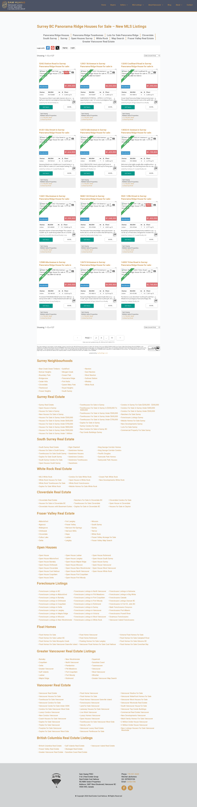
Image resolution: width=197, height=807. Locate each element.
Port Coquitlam (71, 672)
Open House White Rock (102, 571)
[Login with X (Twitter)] (57, 49)
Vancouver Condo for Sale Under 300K (54, 706)
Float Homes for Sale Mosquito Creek (54, 641)
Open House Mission (74, 565)
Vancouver (96, 669)
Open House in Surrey (47, 408)
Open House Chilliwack (48, 565)
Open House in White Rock (79, 480)
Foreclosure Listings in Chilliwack (52, 601)
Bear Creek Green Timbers (49, 369)
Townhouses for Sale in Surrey (92, 405)
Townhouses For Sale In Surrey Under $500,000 (99, 413)
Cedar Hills (43, 382)
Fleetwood (43, 388)
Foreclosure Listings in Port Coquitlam (89, 598)
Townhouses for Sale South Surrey (52, 454)
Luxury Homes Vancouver (90, 716)
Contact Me (131, 782)
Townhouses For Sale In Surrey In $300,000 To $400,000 (98, 409)
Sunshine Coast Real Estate (76, 752)
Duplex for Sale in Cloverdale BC (87, 507)
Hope (68, 534)
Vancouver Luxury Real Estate (92, 728)
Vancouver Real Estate (48, 693)
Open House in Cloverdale (120, 503)
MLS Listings (137, 5)
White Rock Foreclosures (79, 483)
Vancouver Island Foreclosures (122, 620)
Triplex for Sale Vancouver (49, 725)
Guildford (65, 369)
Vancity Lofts (85, 725)
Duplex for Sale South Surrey (50, 457)
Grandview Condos (76, 457)
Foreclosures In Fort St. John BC (122, 604)
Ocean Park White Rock (108, 477)
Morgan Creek (67, 372)
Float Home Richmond (88, 638)
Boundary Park (45, 375)
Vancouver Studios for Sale (132, 693)
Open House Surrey (100, 562)
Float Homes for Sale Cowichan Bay (134, 644)
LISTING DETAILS (46, 107)
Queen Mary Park (69, 385)
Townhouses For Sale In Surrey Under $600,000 (99, 416)
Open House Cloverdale (48, 568)
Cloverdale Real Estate (48, 500)
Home (103, 5)
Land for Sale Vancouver (89, 706)
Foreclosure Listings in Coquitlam (52, 604)
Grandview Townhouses (78, 460)
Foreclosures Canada (118, 598)
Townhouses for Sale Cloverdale (87, 503)
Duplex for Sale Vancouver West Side (54, 731)
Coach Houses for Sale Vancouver (52, 719)
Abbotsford (43, 521)
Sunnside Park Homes (107, 457)
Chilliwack (43, 531)
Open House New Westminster (78, 568)
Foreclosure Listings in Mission (51, 617)
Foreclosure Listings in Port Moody (88, 601)
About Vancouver (154, 5)
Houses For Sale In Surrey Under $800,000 (56, 427)
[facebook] (123, 787)
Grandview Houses (76, 454)
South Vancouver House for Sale (134, 706)
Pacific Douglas (104, 454)
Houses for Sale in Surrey (49, 411)
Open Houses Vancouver (90, 719)
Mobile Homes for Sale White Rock (83, 486)
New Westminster (73, 659)
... (106, 338)
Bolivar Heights (45, 372)
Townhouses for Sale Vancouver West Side (97, 722)
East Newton (90, 372)
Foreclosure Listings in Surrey (86, 607)
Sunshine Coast (98, 662)
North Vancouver (72, 662)
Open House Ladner (74, 555)
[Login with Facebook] (48, 49)
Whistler (95, 675)
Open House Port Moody (76, 578)
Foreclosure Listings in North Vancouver (90, 591)
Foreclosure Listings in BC (49, 591)
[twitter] (130, 787)
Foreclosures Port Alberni (120, 610)
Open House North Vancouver (77, 571)
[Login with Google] (52, 49)
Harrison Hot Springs (74, 528)
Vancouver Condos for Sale (50, 703)
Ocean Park (66, 375)
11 (112, 338)
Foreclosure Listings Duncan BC (122, 601)
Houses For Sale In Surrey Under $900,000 (56, 430)
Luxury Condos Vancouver (49, 712)
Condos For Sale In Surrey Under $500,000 (138, 411)
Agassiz (42, 525)
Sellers (123, 5)
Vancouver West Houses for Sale (134, 700)
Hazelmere (73, 463)
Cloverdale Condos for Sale (120, 500)
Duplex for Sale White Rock (50, 486)
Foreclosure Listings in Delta (50, 607)
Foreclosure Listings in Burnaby (51, 598)
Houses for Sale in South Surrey (51, 450)
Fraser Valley (71, 525)
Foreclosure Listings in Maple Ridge (53, 614)
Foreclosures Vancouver (89, 703)
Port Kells (66, 382)
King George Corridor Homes (109, 447)
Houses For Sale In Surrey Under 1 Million (55, 433)
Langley (69, 541)
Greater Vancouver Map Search (104, 678)
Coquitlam (43, 662)
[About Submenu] (182, 5)
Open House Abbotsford (48, 559)
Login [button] (73, 48)
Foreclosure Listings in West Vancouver (90, 617)
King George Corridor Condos (109, 450)
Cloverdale (147, 35)
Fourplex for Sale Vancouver (50, 728)
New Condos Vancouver (48, 716)
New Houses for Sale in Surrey (51, 414)
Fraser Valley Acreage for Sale (104, 537)
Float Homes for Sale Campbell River (134, 638)
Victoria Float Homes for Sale (131, 635)
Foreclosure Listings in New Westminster (55, 620)
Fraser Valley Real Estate (141, 38)
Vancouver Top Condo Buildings (133, 709)
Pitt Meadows (71, 669)
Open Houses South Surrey (50, 463)
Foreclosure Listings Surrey (132, 418)
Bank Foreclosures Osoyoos (121, 607)
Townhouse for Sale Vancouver (51, 700)
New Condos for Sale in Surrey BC (93, 429)
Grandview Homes (76, 450)
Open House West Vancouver (104, 568)
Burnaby (42, 659)
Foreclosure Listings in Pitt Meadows (89, 594)
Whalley (88, 382)
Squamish (96, 659)
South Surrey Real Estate (49, 447)
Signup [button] (65, 48)
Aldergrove (43, 528)
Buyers (113, 5)
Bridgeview (43, 378)
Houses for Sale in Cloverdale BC (52, 503)
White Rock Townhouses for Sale (52, 483)
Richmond (69, 678)
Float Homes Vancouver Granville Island (96, 700)
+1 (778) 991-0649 (46, 118)
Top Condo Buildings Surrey (91, 432)
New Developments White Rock (111, 480)
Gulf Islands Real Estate (74, 746)
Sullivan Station (91, 378)
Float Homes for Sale (47, 635)
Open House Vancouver (102, 565)
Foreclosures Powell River (120, 614)
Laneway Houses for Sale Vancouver (94, 709)
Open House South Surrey (103, 559)
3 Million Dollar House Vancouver (134, 725)
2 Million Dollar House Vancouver (134, 722)
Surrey (63, 38)
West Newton (90, 375)
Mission (95, 521)
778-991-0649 (133, 774)
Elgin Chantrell (74, 447)
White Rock (102, 38)
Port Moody (70, 675)
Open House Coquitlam (48, 574)
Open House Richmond (102, 555)
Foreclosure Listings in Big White (123, 594)
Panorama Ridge (68, 378)
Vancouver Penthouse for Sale (92, 731)
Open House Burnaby (47, 562)
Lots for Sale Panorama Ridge (122, 35)
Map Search (118, 38)
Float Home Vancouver (88, 635)
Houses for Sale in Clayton (120, 507)
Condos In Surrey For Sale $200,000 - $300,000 (140, 405)
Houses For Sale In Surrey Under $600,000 (56, 421)
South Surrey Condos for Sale (50, 460)
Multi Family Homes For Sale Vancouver (137, 719)
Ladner (68, 537)
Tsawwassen (97, 666)
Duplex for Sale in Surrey (90, 423)
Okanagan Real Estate (74, 749)
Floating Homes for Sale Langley (93, 641)
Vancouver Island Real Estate (103, 746)
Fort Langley (70, 521)
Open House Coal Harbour (49, 571)
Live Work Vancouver (88, 712)
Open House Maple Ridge (76, 562)
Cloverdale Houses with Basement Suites (55, 507)
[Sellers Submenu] (128, 5)
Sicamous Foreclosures (119, 617)
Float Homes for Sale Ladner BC (52, 638)
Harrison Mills (71, 531)
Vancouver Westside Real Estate (134, 703)
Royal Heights (67, 388)
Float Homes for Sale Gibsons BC (133, 641)
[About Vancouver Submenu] (163, 5)
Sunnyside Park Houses (107, 460)
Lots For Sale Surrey (129, 427)
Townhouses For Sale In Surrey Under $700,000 (99, 420)
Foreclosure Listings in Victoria (86, 614)
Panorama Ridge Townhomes (88, 35)
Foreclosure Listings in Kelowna (122, 591)
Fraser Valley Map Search (102, 541)
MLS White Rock (45, 477)
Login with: (41, 48)
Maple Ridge (44, 678)
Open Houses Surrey (81, 38)
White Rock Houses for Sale (50, 480)
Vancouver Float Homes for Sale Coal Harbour (98, 644)
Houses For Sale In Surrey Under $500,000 (56, 418)
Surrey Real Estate (46, 405)
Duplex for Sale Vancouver (49, 722)
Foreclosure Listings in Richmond (87, 604)
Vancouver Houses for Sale (50, 696)
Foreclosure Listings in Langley (51, 610)
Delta (41, 541)
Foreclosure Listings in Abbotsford (53, 594)
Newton (88, 369)
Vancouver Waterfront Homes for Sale (136, 696)
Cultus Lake (43, 537)
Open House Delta (46, 578)
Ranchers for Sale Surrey (131, 414)
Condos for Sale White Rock (80, 477)
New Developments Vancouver (133, 716)
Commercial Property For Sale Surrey (136, 430)
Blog (169, 5)
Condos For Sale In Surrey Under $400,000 (138, 408)
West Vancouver (98, 672)
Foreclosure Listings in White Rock (88, 620)
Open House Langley (74, 559)
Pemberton (70, 666)
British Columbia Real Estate (50, 746)
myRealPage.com (102, 353)
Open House (44, 555)
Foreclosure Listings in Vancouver (87, 610)
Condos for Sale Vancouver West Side (54, 709)
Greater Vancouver (46, 669)
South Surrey (50, 38)
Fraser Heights (45, 391)
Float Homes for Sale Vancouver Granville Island (58, 644)
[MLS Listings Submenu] (144, 5)
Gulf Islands (44, 672)
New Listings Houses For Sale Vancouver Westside (137, 729)
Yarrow (94, 531)
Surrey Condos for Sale (89, 426)
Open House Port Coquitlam (77, 574)
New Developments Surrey (132, 424)
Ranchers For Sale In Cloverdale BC (88, 500)
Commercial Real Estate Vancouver (135, 712)
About (178, 5)
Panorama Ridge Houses (56, 35)
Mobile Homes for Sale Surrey (133, 421)
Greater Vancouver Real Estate (98, 41)
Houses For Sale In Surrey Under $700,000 (56, 424)
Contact (189, 5)
